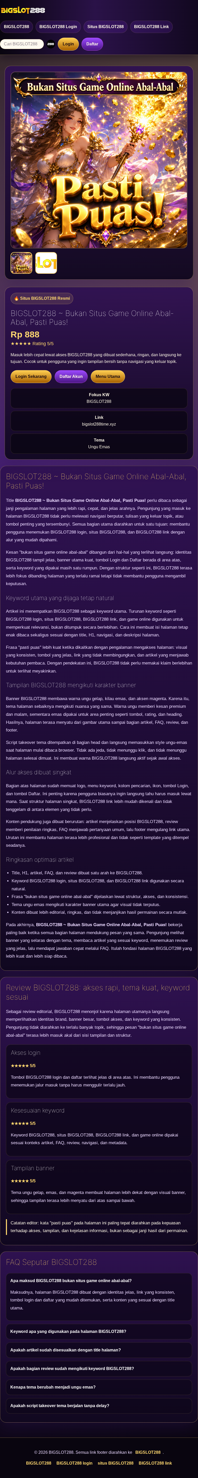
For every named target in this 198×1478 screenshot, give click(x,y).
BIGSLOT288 (16, 26)
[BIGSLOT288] (23, 10)
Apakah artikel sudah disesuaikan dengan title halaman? (65, 1350)
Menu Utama (108, 376)
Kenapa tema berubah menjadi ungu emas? (53, 1387)
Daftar (92, 44)
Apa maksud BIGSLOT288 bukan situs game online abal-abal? (71, 1280)
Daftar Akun (71, 376)
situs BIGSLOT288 (105, 26)
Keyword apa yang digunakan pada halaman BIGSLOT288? (68, 1331)
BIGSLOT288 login (58, 26)
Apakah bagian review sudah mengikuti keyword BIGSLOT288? (72, 1368)
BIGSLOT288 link (151, 26)
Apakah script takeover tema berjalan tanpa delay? (59, 1406)
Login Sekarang (31, 376)
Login (68, 44)
